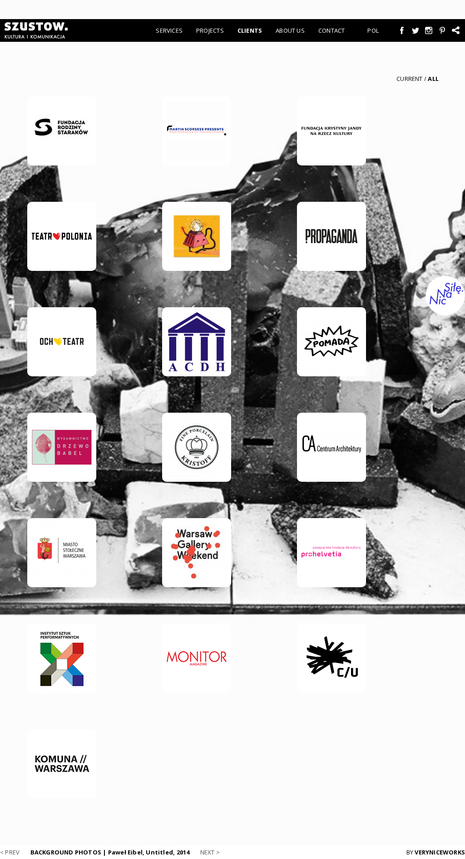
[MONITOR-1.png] (197, 658)
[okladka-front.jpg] (197, 236)
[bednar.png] (197, 342)
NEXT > (210, 852)
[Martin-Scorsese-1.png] (197, 131)
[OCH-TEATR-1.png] (62, 342)
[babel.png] (62, 447)
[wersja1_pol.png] (62, 553)
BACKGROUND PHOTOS (110, 852)
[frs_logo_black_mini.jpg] (62, 131)
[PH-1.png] (331, 553)
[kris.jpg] (197, 447)
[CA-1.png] (331, 447)
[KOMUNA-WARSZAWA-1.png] (62, 764)
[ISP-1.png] (62, 658)
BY (435, 852)
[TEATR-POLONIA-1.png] (62, 236)
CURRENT (409, 79)
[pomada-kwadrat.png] (331, 342)
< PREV (10, 852)
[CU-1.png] (331, 658)
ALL (433, 79)
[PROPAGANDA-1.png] (331, 236)
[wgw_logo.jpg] (197, 553)
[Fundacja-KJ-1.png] (331, 131)
